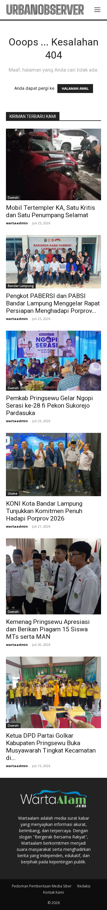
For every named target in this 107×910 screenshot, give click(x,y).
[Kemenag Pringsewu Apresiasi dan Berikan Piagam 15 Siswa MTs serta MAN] (53, 576)
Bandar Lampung (21, 286)
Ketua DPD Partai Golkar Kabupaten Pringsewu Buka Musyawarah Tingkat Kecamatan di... (51, 746)
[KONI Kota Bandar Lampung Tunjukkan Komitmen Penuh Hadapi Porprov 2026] (53, 464)
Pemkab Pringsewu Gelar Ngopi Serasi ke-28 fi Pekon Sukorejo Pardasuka (49, 406)
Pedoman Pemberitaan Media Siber (42, 886)
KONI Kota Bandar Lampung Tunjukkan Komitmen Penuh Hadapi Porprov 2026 (44, 511)
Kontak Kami (53, 892)
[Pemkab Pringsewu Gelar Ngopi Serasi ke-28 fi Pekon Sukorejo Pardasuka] (53, 361)
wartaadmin (17, 223)
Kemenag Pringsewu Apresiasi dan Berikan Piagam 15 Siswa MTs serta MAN (48, 629)
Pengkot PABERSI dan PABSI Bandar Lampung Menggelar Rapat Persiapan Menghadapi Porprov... (53, 303)
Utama (12, 493)
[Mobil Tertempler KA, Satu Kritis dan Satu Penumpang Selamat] (53, 164)
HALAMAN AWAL (75, 88)
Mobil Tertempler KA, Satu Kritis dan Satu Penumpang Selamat (50, 211)
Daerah (13, 197)
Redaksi (83, 886)
